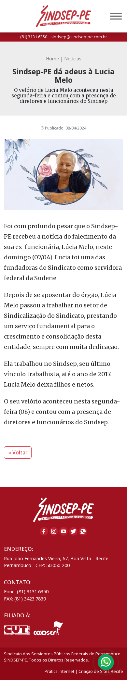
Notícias (72, 59)
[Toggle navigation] (116, 16)
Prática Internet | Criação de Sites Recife (84, 671)
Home (52, 59)
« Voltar (17, 452)
